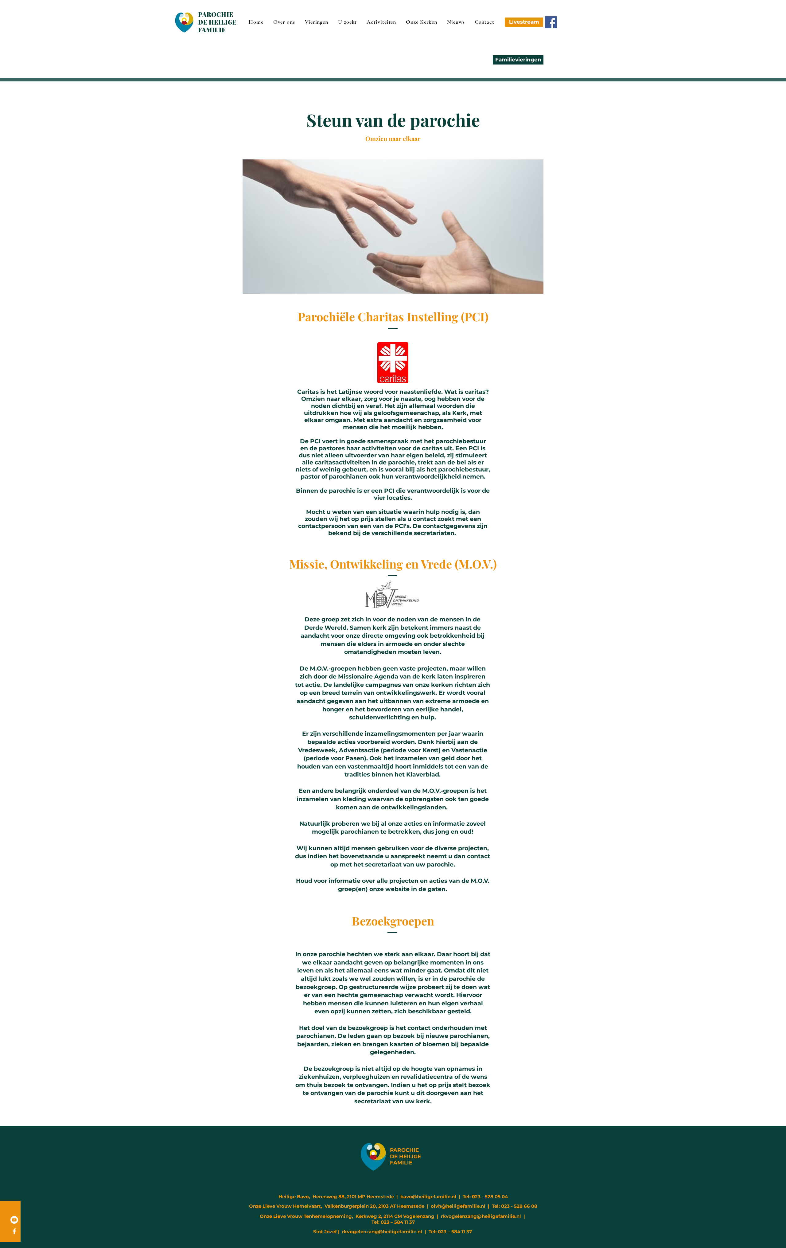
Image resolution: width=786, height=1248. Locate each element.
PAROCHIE (404, 1150)
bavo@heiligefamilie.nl (428, 1196)
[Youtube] (14, 1220)
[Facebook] (551, 22)
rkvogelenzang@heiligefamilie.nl (481, 1216)
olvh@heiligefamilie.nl (458, 1206)
